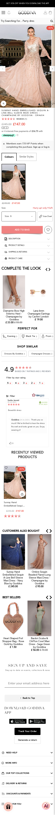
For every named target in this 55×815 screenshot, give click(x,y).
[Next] (52, 68)
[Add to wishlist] (48, 230)
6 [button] (51, 104)
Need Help (11, 752)
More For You (13, 804)
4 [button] (47, 104)
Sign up (37, 147)
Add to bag (22, 230)
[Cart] (50, 12)
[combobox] (24, 21)
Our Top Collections (17, 773)
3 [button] (44, 104)
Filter (12, 396)
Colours (9, 157)
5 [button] (49, 104)
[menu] (3, 12)
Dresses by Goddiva (13, 354)
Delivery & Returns (16, 783)
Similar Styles (26, 157)
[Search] (51, 21)
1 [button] (39, 104)
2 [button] (42, 104)
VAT (3, 128)
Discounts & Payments (18, 793)
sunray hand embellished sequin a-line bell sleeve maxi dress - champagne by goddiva (14, 504)
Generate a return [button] (27, 740)
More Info (11, 763)
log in (47, 147)
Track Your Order (27, 731)
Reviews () (21, 119)
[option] (27, 3)
